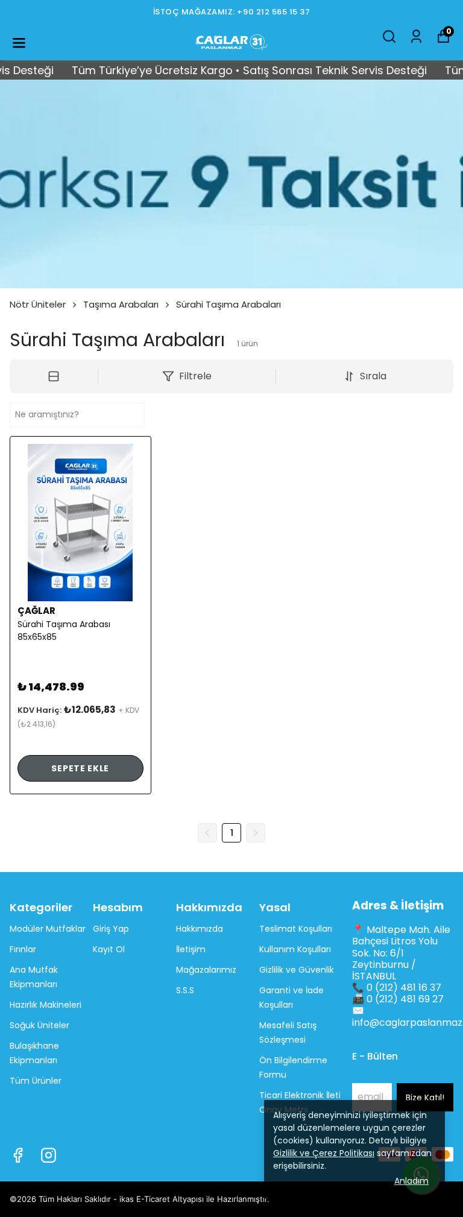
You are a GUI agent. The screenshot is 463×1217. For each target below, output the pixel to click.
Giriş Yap (111, 929)
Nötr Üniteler (38, 304)
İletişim (191, 949)
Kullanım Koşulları (295, 949)
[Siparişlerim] (416, 36)
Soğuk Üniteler (39, 1025)
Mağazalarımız (206, 970)
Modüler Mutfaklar (48, 929)
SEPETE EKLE (80, 768)
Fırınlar (23, 949)
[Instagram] (48, 1155)
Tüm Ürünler (35, 1081)
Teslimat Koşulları (295, 929)
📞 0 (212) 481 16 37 (396, 987)
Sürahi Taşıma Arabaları (228, 304)
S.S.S (185, 990)
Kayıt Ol (109, 949)
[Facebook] (18, 1155)
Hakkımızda (199, 929)
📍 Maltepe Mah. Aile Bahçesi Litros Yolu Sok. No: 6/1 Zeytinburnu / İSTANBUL (401, 953)
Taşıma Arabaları (121, 304)
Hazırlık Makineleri (45, 1005)
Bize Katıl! (425, 1098)
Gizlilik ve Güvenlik (296, 970)
